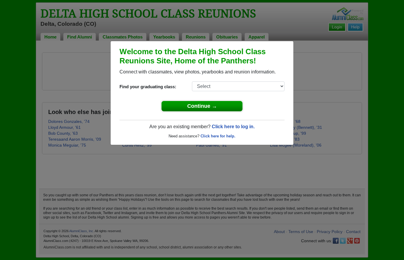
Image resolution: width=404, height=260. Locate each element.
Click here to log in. (233, 126)
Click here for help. (218, 136)
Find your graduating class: (147, 86)
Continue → (202, 106)
